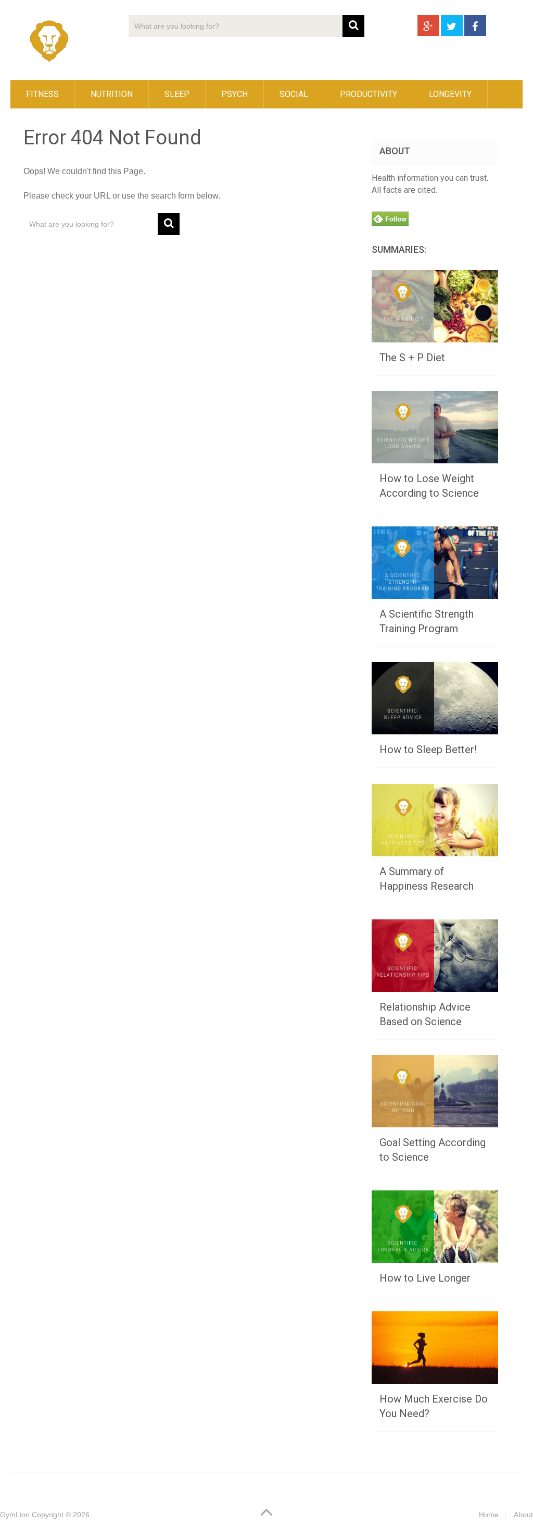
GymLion (15, 1514)
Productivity (368, 94)
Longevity (450, 94)
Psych (234, 94)
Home (489, 1514)
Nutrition (112, 94)
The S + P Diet (412, 357)
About (523, 1514)
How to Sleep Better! (428, 749)
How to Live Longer (425, 1278)
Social (294, 94)
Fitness (42, 94)
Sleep (176, 94)
